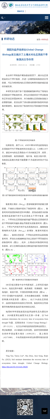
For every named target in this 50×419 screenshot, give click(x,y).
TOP (44, 411)
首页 (38, 39)
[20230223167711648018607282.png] (25, 122)
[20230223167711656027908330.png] (25, 179)
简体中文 (20, 11)
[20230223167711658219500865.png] (25, 265)
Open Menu (46, 17)
